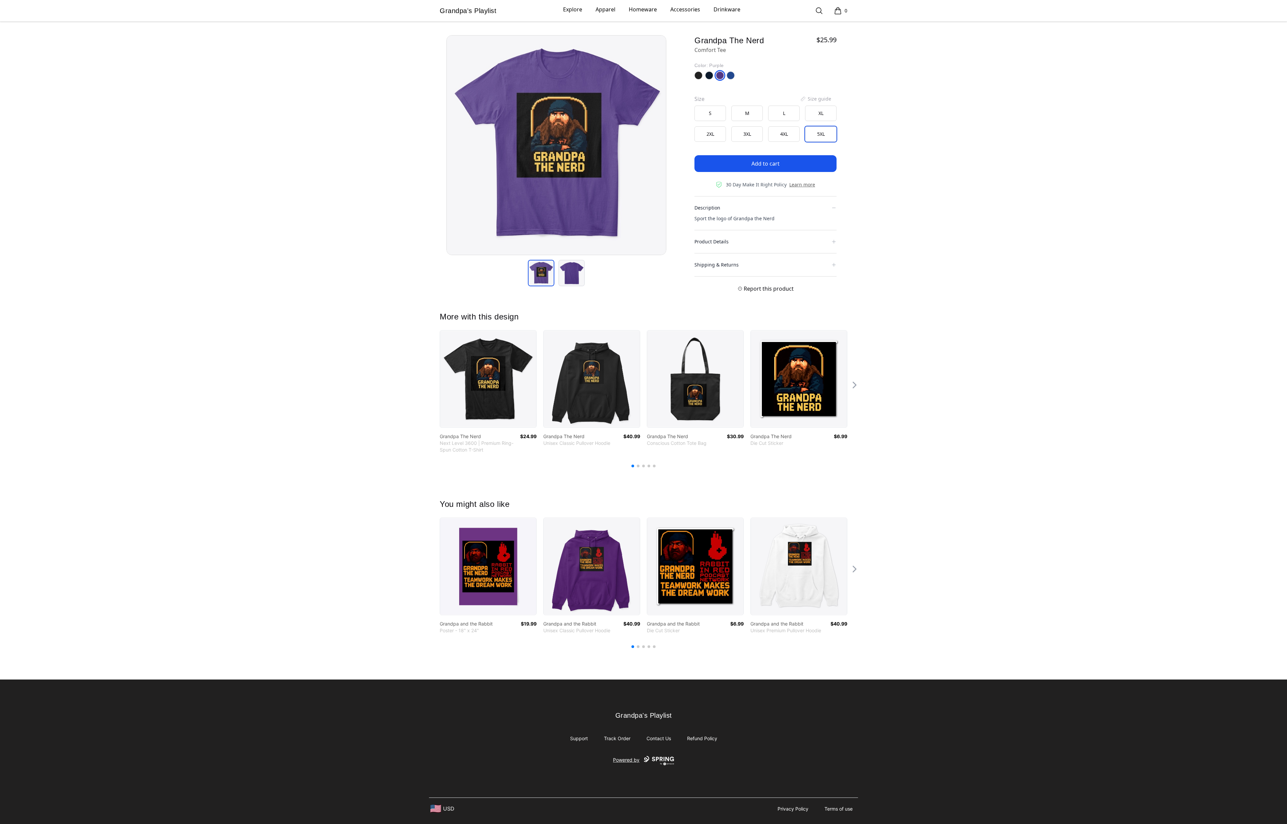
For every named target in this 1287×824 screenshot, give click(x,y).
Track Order (617, 738)
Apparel (605, 9)
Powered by (626, 760)
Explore (572, 9)
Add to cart (765, 163)
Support (579, 738)
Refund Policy (702, 738)
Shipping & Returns (716, 264)
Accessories (685, 9)
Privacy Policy (793, 809)
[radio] (710, 113)
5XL (821, 134)
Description (707, 207)
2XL (710, 134)
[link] (488, 379)
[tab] (541, 273)
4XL (784, 134)
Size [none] (699, 99)
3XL (747, 134)
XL (820, 113)
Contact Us (659, 738)
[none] (815, 99)
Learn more (802, 184)
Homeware (643, 9)
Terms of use (838, 809)
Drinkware (727, 9)
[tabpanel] (556, 145)
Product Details (711, 241)
